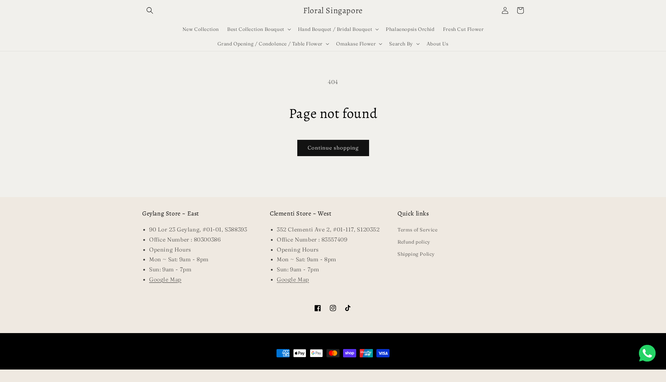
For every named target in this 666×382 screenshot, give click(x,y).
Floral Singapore (322, 366)
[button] (149, 10)
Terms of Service (418, 230)
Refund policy (414, 242)
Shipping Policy (416, 254)
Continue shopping (333, 147)
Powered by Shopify (356, 366)
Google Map (293, 279)
